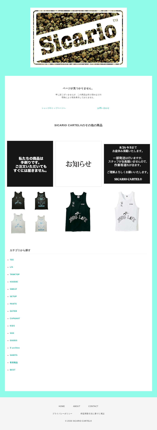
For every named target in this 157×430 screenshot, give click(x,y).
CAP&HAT (15, 318)
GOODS (13, 340)
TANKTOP (15, 274)
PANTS (13, 304)
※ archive (15, 348)
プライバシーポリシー (62, 414)
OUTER (13, 311)
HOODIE (14, 282)
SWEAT (13, 289)
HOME (62, 406)
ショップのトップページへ (54, 108)
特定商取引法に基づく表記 (93, 414)
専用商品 (14, 362)
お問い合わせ (103, 108)
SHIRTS (13, 355)
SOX (12, 333)
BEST (12, 370)
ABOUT (76, 406)
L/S (11, 267)
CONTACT (93, 406)
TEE (12, 260)
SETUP (13, 296)
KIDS (12, 326)
